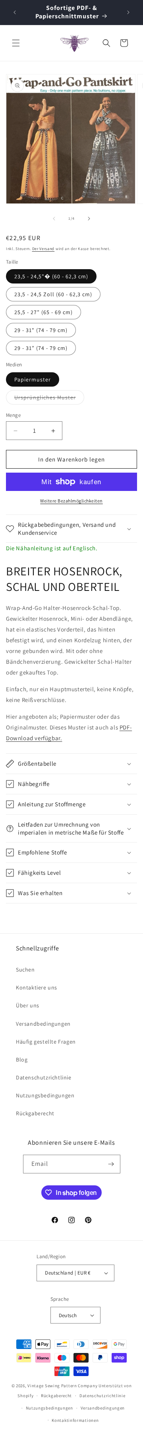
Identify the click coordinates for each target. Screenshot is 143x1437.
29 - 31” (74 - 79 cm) (41, 348)
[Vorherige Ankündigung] (14, 12)
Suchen (25, 969)
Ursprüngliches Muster (49, 399)
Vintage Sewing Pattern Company (62, 1385)
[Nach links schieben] (54, 218)
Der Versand (43, 248)
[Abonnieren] (111, 1164)
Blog (21, 1059)
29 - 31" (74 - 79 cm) (41, 330)
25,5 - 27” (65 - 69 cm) (43, 312)
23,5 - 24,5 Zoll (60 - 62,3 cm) (53, 294)
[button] (16, 43)
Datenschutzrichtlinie (44, 1077)
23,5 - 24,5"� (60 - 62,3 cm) (51, 276)
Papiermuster (32, 379)
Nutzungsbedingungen (45, 1095)
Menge (13, 415)
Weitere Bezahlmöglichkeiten (71, 501)
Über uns (27, 1005)
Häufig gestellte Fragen (46, 1041)
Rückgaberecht (35, 1113)
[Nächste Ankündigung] (128, 12)
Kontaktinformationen (75, 1420)
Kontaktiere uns (36, 987)
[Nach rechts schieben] (89, 218)
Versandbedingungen (43, 1023)
